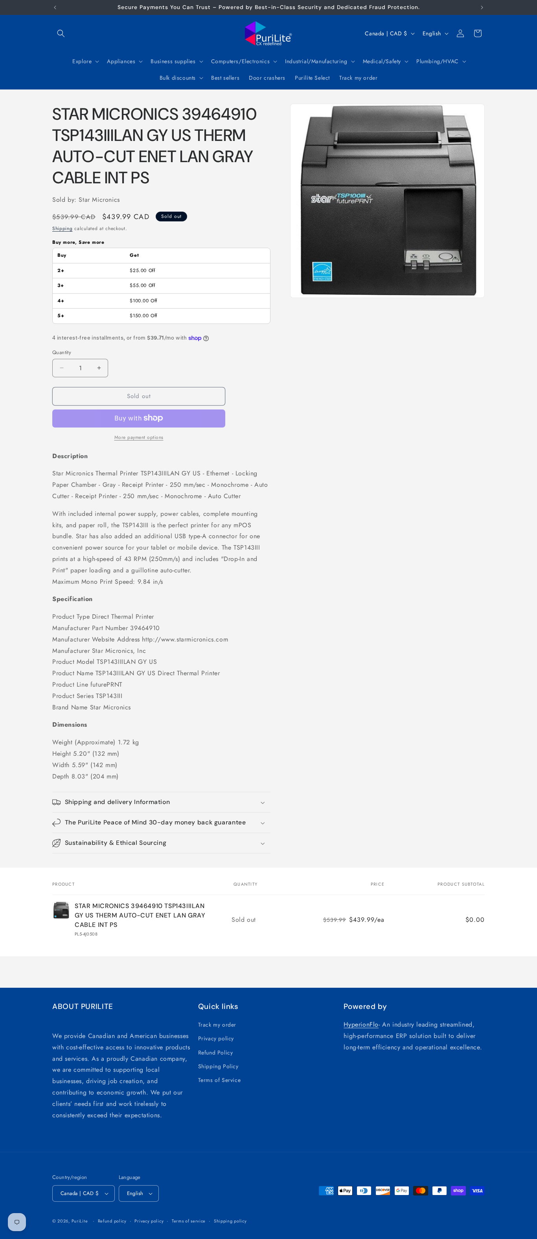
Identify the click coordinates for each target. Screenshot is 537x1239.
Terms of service (189, 1221)
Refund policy (112, 1221)
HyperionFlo (361, 1024)
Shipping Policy (218, 1066)
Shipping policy (230, 1221)
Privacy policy (216, 1038)
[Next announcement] (482, 7)
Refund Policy (215, 1052)
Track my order (217, 1025)
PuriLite (80, 1221)
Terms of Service (219, 1080)
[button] (61, 33)
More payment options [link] (139, 436)
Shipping (62, 228)
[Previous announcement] (55, 7)
